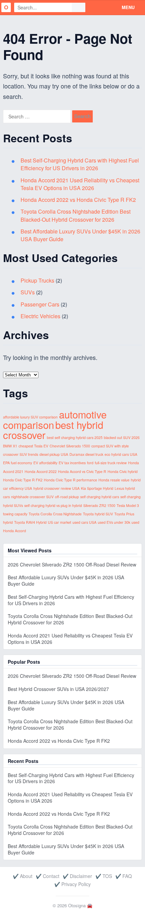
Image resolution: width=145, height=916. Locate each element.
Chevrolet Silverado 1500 (70, 445)
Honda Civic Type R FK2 (22, 479)
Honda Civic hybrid (123, 471)
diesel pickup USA (53, 454)
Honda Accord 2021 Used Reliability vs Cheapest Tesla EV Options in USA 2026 (80, 184)
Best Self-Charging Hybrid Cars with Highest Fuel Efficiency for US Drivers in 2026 (80, 164)
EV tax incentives (72, 462)
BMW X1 (10, 445)
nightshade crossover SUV (32, 496)
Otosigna (77, 905)
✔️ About (22, 876)
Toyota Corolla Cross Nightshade (55, 513)
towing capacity (15, 513)
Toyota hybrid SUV (98, 513)
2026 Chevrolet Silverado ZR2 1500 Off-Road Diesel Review (72, 564)
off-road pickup (67, 496)
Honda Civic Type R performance (70, 479)
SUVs (28, 292)
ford (90, 462)
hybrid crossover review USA (56, 488)
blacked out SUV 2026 (122, 437)
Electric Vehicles (40, 316)
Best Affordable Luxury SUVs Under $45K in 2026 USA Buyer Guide (66, 580)
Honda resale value (113, 479)
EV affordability (45, 462)
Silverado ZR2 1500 (99, 505)
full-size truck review (111, 462)
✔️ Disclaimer (77, 876)
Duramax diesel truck (86, 454)
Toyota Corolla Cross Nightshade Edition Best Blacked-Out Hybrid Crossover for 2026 (75, 215)
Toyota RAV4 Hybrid (30, 522)
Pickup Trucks (37, 280)
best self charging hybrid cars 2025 (75, 437)
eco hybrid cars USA (121, 454)
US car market (59, 522)
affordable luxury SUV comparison (30, 416)
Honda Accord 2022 (41, 471)
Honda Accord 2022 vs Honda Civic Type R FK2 (78, 200)
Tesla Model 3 (128, 505)
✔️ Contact (47, 876)
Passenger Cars (40, 304)
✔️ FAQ (123, 876)
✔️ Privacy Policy (72, 884)
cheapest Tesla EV (33, 445)
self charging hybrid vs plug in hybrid (53, 505)
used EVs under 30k (114, 522)
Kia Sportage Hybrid (97, 488)
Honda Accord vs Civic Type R (82, 471)
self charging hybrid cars (99, 496)
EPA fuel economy (17, 462)
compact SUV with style (110, 445)
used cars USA (84, 522)
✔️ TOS (103, 876)
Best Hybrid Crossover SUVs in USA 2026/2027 (58, 689)
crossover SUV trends (20, 454)
